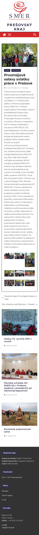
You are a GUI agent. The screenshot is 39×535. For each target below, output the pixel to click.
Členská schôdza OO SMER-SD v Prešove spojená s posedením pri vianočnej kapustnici (18, 387)
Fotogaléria (16, 70)
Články (7, 70)
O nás (4, 500)
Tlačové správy (7, 495)
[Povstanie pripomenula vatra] (19, 404)
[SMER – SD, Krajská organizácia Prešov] (4, 34)
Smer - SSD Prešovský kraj (12, 477)
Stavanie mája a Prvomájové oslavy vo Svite (20, 297)
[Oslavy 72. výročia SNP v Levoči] (19, 311)
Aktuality (5, 491)
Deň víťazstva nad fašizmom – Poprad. (18, 304)
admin (18, 88)
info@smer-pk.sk (8, 528)
